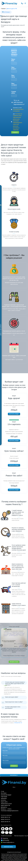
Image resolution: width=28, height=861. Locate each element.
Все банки (3, 798)
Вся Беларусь (6, 11)
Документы (3, 810)
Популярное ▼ (14, 781)
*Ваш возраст (13, 67)
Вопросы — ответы (5, 812)
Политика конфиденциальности (8, 813)
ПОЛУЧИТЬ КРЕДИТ (14, 410)
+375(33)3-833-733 (18, 729)
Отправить (15, 129)
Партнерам (3, 801)
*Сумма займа (13, 91)
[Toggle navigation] (25, 3)
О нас (2, 797)
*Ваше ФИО (13, 59)
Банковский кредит (5, 800)
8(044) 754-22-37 (4, 821)
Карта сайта (3, 806)
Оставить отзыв (14, 668)
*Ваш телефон (14, 83)
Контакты (3, 804)
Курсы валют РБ (4, 809)
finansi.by (5, 839)
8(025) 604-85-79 (4, 823)
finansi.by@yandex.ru (7, 843)
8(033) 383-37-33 (4, 819)
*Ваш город (13, 75)
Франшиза (3, 803)
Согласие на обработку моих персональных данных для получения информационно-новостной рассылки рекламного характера (17, 120)
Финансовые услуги (5, 807)
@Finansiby (5, 841)
